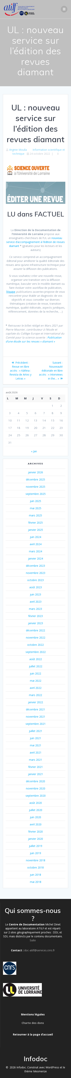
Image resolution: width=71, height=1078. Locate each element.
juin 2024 (35, 537)
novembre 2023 (35, 573)
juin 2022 (35, 673)
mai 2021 (35, 745)
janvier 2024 (35, 558)
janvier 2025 (35, 530)
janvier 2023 (35, 623)
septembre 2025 (36, 494)
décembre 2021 (35, 709)
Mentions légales (33, 1014)
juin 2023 (35, 594)
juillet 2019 (35, 846)
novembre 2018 (35, 860)
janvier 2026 (35, 472)
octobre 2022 (35, 644)
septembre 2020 (36, 795)
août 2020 (35, 803)
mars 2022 (35, 695)
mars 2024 (35, 551)
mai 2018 (35, 882)
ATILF (40, 928)
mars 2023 (35, 609)
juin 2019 (35, 853)
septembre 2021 (36, 724)
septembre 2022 (36, 652)
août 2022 (35, 659)
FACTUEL (49, 214)
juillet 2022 (35, 666)
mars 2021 (35, 759)
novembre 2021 (35, 716)
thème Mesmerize (35, 1071)
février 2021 (35, 767)
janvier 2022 (35, 702)
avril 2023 (35, 601)
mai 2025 (35, 508)
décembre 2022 (35, 630)
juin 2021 (35, 738)
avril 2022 (35, 688)
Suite (33, 940)
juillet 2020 (35, 810)
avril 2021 (35, 752)
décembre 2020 (35, 781)
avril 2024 (35, 544)
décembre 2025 (35, 479)
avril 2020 (35, 824)
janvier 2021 (35, 774)
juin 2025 (35, 501)
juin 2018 (35, 874)
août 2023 (35, 587)
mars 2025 (35, 515)
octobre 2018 (35, 867)
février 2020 (35, 831)
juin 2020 (35, 817)
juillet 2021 (35, 731)
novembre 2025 (35, 486)
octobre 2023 (35, 580)
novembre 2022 (35, 637)
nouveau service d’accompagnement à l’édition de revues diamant (35, 242)
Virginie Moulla (18, 149)
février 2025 (35, 522)
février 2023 (35, 616)
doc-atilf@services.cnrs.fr (39, 950)
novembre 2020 (35, 788)
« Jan (34, 451)
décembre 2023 (35, 565)
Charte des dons (33, 1023)
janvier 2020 (35, 839)
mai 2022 (35, 680)
